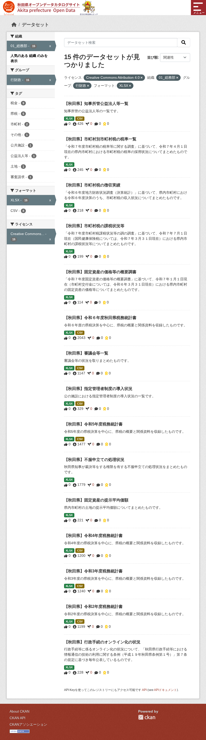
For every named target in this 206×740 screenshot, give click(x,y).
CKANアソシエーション (28, 724)
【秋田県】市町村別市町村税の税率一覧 (100, 139)
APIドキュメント (165, 690)
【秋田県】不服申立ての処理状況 (94, 459)
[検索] (183, 42)
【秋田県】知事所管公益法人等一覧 (96, 103)
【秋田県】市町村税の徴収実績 (92, 185)
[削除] (141, 77)
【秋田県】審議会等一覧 (86, 353)
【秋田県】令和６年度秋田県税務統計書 (100, 318)
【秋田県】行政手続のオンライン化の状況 (102, 642)
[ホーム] (14, 24)
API (144, 690)
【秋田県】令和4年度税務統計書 (93, 535)
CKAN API (17, 718)
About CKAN (19, 711)
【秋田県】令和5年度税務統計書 (93, 424)
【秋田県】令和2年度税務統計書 (93, 606)
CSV (80, 118)
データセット (35, 24)
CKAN (146, 717)
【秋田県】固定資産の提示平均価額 (96, 500)
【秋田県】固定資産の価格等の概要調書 (100, 272)
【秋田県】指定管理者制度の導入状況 (98, 388)
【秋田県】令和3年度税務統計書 (93, 571)
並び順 (152, 57)
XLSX (69, 118)
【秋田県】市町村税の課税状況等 (94, 226)
